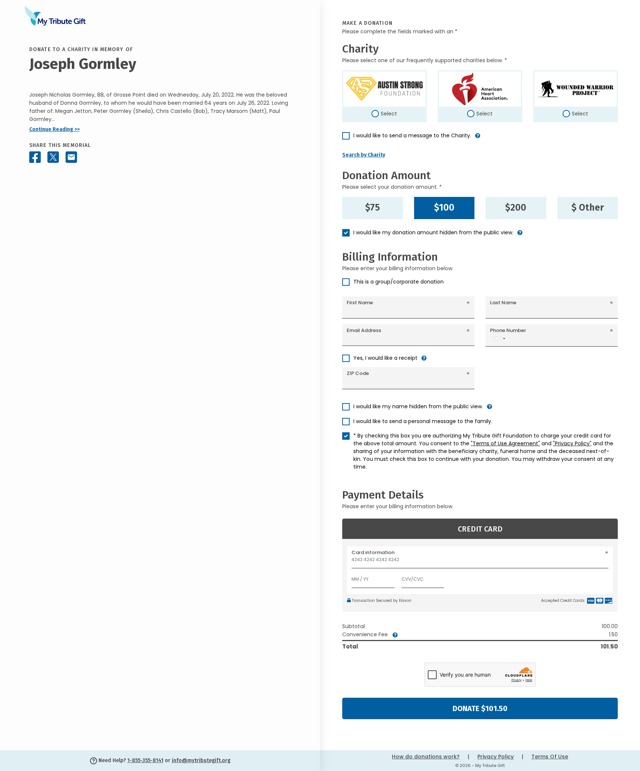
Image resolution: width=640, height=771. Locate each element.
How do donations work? (426, 756)
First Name (360, 302)
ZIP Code (358, 373)
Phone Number (508, 330)
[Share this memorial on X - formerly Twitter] (53, 157)
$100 (444, 207)
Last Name (503, 302)
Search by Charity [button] (363, 155)
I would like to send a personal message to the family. (422, 421)
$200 (515, 207)
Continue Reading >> (54, 129)
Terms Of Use (549, 756)
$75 (372, 207)
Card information (372, 552)
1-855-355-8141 (145, 760)
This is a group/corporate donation (398, 281)
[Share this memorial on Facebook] (35, 157)
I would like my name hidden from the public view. (418, 406)
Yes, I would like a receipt (385, 358)
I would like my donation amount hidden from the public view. (433, 232)
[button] (478, 138)
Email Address (364, 330)
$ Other (587, 207)
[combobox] (498, 338)
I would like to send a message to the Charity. (412, 135)
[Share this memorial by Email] (71, 157)
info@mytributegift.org (201, 760)
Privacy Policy (495, 756)
